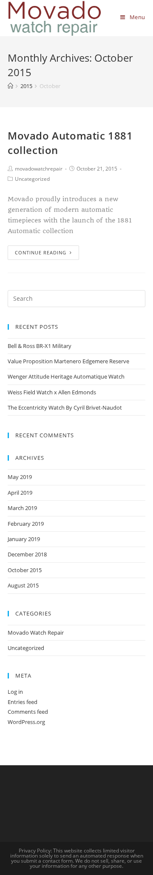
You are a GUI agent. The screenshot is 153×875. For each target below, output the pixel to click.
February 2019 (26, 523)
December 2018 (27, 554)
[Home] (10, 86)
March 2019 (22, 508)
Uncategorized (32, 178)
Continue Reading (40, 252)
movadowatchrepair (38, 168)
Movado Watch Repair (36, 632)
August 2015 (23, 585)
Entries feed (22, 702)
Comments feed (28, 711)
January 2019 (24, 539)
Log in (15, 691)
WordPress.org (26, 722)
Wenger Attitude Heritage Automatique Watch (66, 376)
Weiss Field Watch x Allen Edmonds (52, 392)
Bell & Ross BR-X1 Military (39, 346)
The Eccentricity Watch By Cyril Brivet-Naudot (65, 407)
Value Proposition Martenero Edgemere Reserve (68, 361)
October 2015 (25, 570)
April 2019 (20, 492)
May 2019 (20, 477)
